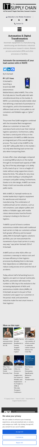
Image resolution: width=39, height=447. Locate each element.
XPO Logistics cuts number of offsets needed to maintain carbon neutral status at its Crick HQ (30, 345)
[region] (19, 430)
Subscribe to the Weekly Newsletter (19, 17)
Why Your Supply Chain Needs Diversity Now (7, 370)
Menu (19, 29)
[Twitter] (12, 20)
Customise (19, 437)
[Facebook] (27, 20)
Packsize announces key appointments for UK (8, 342)
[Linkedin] (9, 69)
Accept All (19, 432)
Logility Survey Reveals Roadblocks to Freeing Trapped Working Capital (19, 345)
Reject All (19, 443)
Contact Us (19, 23)
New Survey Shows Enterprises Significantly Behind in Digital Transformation (29, 374)
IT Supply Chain (9, 398)
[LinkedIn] (19, 20)
